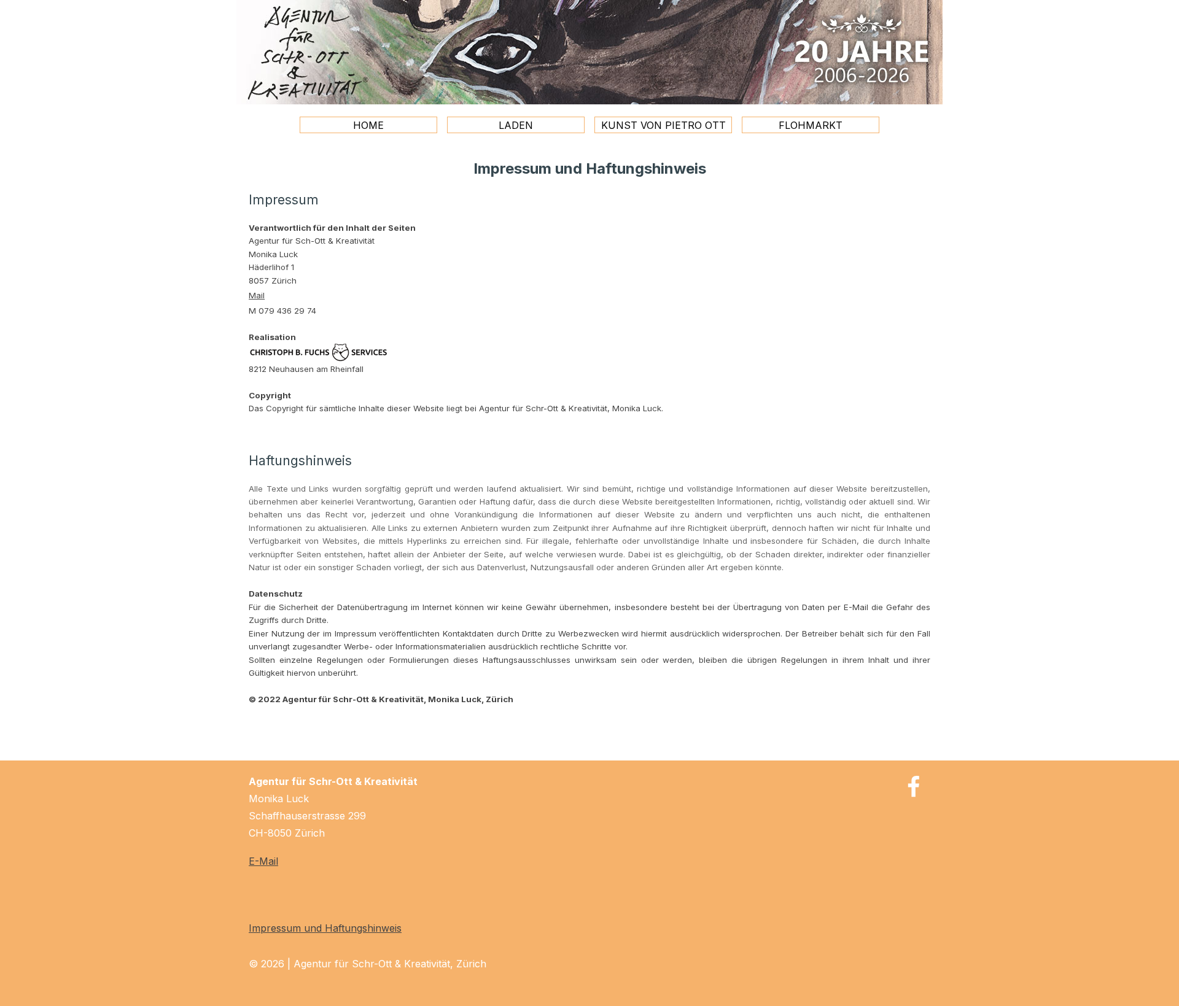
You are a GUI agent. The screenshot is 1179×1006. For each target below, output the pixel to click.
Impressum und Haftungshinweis (325, 928)
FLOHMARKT (810, 125)
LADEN (516, 125)
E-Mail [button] (263, 861)
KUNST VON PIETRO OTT (663, 125)
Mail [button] (257, 295)
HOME (368, 125)
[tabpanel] (589, 431)
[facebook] (913, 786)
